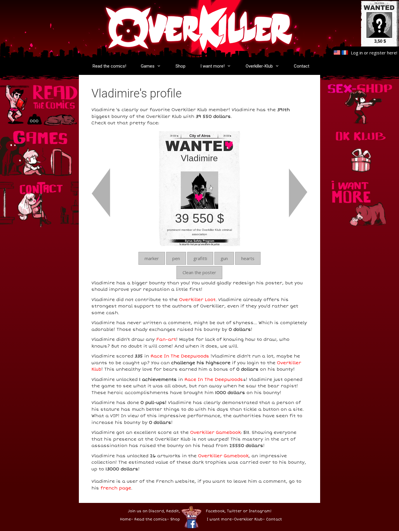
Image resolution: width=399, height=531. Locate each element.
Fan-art (166, 339)
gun (224, 258)
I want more (219, 519)
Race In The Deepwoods (179, 356)
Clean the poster (199, 272)
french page (115, 488)
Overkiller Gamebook (215, 432)
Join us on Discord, (146, 511)
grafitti (200, 258)
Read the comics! (109, 66)
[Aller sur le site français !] (344, 52)
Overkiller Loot (197, 299)
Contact (301, 66)
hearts (247, 258)
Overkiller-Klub (259, 66)
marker (152, 258)
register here (382, 53)
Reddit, (172, 511)
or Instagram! (257, 511)
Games (148, 66)
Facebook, (216, 511)
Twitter (234, 511)
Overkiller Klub (248, 519)
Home (125, 519)
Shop (180, 66)
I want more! (212, 66)
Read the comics (150, 519)
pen (176, 258)
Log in (357, 53)
